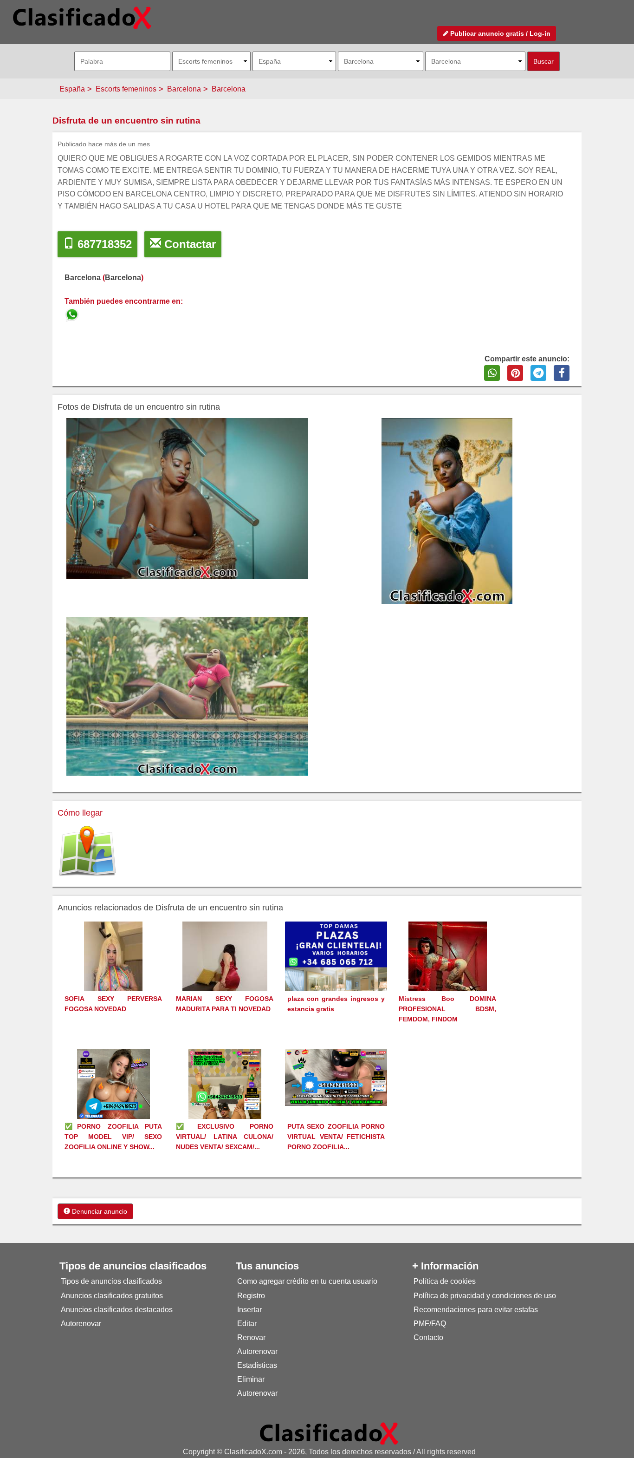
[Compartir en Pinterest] (515, 373)
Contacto (428, 1337)
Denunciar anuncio (98, 1211)
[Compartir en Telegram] (538, 373)
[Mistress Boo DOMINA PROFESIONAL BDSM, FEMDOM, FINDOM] (447, 973)
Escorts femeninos (126, 89)
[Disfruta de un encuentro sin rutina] (73, 313)
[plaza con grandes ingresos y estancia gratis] (336, 972)
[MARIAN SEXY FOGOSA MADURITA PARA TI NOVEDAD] (224, 973)
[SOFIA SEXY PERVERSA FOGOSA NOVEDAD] (113, 973)
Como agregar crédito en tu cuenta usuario (307, 1281)
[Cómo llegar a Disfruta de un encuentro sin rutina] (87, 851)
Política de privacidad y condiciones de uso (485, 1296)
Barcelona (184, 89)
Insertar (249, 1310)
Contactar (188, 244)
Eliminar (251, 1379)
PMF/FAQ (430, 1323)
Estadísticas (257, 1365)
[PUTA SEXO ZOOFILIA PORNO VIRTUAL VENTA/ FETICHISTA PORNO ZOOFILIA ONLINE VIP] (336, 1077)
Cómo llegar (80, 812)
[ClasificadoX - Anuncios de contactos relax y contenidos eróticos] (329, 1433)
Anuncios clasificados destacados (117, 1310)
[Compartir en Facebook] (561, 373)
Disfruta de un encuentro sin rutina (126, 120)
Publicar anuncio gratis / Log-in (499, 33)
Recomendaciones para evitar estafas (476, 1310)
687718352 (103, 244)
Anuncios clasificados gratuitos (112, 1296)
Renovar (251, 1337)
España (72, 89)
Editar (247, 1323)
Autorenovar (81, 1323)
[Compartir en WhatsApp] (492, 373)
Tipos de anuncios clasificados (111, 1281)
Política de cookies (445, 1281)
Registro (251, 1296)
